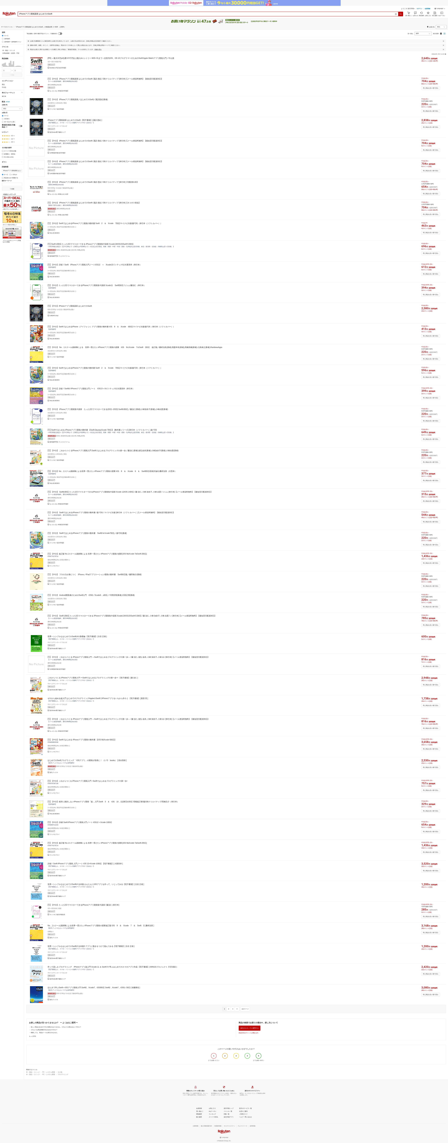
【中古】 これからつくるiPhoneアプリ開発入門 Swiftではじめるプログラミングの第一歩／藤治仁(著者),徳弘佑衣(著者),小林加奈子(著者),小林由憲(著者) (114, 451)
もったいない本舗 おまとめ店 (59, 194)
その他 (60, 1072)
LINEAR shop (54, 315)
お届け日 (4, 112)
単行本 (4, 96)
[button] (439, 9)
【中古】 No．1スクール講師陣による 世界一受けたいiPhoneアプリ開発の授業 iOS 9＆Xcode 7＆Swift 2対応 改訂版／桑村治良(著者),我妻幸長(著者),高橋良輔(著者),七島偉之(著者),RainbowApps (136, 347)
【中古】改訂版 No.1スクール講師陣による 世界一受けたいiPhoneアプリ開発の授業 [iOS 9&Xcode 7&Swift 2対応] (99, 554)
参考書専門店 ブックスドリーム (60, 256)
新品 (3, 84)
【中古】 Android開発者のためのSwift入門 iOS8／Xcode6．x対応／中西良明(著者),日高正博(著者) (93, 595)
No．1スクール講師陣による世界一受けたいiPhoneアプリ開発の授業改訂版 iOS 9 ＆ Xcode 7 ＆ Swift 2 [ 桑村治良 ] (101, 926)
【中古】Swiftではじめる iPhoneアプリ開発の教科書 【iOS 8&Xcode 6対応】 (83, 740)
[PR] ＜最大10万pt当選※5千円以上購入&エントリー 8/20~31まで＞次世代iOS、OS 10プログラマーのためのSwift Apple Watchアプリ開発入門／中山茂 (111, 58)
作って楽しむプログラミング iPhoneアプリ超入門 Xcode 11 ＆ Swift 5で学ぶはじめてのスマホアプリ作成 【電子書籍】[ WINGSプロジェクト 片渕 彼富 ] (112, 967)
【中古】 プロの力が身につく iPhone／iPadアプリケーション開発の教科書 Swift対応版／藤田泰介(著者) (96, 574)
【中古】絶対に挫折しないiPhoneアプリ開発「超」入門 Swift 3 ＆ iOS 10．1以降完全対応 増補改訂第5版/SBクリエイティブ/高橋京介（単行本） (115, 802)
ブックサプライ (55, 566)
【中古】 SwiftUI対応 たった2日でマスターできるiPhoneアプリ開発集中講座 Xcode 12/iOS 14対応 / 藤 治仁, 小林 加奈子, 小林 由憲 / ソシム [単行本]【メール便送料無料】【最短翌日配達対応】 (131, 492)
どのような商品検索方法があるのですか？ (44, 1030)
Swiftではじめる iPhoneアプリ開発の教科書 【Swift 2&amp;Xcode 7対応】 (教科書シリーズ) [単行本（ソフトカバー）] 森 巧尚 (104, 430)
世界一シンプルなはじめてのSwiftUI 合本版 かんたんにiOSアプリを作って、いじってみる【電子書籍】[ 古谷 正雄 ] (96, 884)
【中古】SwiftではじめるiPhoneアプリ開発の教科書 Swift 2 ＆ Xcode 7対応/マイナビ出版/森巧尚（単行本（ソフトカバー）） (106, 223)
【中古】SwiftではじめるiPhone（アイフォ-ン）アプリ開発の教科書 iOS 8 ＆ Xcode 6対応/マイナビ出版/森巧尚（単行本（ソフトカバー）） (113, 327)
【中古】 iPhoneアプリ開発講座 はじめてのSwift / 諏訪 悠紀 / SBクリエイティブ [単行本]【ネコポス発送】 (95, 203)
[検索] (400, 14)
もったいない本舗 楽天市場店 (59, 91)
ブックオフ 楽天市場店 (57, 109)
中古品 (4, 87)
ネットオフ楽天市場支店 (57, 914)
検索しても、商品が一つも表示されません (44, 1032)
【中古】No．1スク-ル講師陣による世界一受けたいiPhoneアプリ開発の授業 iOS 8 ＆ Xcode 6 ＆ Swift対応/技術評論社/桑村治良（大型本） (113, 471)
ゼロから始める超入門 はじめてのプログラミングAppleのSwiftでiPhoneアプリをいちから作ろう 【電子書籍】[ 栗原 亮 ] (98, 698)
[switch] (20, 126)
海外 (8, 102)
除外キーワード (7, 181)
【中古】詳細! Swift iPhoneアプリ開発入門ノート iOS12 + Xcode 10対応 (81, 822)
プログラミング (63, 1074)
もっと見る (32, 1036)
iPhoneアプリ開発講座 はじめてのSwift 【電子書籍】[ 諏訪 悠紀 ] (75, 120)
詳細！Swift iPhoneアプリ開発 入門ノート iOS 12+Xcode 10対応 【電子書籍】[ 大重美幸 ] (85, 864)
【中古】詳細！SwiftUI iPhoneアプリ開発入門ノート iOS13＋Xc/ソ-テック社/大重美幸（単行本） (92, 389)
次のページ (245, 1009)
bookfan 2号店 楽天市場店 (58, 68)
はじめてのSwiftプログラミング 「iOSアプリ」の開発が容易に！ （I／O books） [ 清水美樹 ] (87, 760)
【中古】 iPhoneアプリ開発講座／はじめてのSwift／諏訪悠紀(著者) (79, 99)
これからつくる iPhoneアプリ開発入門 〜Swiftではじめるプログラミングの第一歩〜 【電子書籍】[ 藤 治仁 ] (93, 678)
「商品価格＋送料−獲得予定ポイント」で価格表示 (41, 33)
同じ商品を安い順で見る (430, 88)
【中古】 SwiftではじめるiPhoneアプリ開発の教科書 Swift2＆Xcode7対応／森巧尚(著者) (89, 533)
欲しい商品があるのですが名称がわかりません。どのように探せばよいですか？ (56, 1027)
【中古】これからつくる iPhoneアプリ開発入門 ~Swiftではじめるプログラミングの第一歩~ (89, 781)
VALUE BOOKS (55, 233)
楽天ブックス (54, 772)
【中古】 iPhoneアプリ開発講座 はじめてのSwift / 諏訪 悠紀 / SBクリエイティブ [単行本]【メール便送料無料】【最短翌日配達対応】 (107, 79)
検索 (12, 75)
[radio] (2, 35)
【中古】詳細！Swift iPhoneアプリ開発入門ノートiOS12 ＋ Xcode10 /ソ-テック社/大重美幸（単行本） (96, 265)
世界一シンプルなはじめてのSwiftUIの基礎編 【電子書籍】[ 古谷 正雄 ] (77, 636)
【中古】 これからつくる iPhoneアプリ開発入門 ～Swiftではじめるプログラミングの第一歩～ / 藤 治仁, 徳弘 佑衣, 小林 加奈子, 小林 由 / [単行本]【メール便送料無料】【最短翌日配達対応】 (130, 657)
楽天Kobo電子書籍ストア (58, 132)
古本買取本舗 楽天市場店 (57, 173)
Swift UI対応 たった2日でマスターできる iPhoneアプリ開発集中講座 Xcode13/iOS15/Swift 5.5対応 (92, 244)
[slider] (2, 67)
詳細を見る (98, 49)
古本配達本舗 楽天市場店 (57, 153)
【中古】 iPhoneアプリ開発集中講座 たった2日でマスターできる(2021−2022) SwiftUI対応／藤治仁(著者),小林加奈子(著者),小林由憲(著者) (109, 409)
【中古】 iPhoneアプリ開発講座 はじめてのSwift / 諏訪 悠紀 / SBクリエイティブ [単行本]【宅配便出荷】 (95, 182)
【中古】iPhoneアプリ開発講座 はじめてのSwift (71, 306)
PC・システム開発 (48, 1072)
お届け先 (4, 105)
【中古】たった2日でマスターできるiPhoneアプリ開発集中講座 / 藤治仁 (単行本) (85, 905)
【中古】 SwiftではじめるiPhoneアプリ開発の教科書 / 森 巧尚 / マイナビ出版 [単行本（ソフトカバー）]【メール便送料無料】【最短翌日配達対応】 (113, 513)
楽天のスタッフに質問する (249, 1028)
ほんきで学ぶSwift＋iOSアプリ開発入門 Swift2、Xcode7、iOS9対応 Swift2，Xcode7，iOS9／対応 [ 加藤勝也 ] (94, 988)
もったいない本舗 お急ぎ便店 (59, 215)
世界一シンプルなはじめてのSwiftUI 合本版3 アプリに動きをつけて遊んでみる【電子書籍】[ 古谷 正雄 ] (91, 946)
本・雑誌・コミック (33, 1072)
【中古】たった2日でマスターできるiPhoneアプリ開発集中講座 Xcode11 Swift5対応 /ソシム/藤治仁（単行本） (98, 285)
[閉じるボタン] (443, 41)
